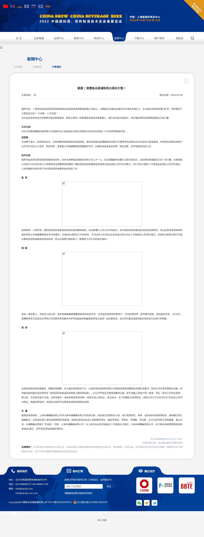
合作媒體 (18, 66)
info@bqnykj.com (24, 488)
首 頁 (19, 38)
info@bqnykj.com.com (26, 493)
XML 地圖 (102, 520)
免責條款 (88, 493)
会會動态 (37, 66)
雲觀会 (179, 38)
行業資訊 (56, 66)
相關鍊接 (69, 493)
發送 (109, 486)
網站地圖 (78, 493)
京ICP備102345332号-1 (60, 502)
